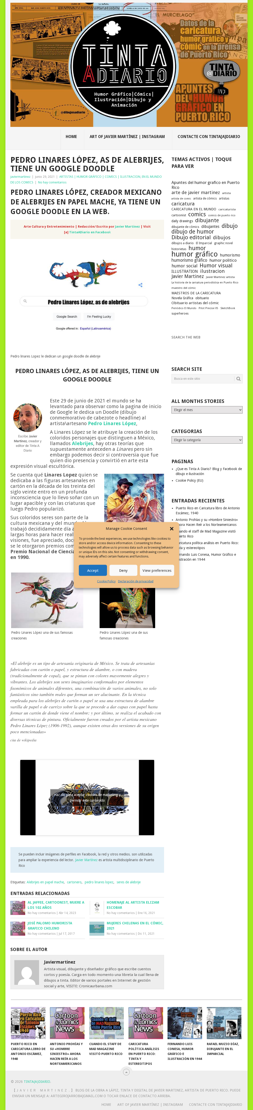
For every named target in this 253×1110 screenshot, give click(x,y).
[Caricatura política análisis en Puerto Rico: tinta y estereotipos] (145, 1023)
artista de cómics (205, 198)
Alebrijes (82, 443)
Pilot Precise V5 (208, 308)
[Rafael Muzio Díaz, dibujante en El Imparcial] (224, 1023)
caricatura (183, 203)
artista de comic (181, 198)
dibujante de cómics (185, 227)
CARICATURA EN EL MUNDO (193, 209)
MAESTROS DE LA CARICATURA (196, 293)
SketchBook (227, 308)
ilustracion (212, 271)
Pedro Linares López (112, 423)
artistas (224, 198)
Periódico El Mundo (183, 308)
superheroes (180, 313)
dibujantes (210, 226)
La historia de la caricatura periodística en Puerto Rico (204, 282)
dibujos (222, 237)
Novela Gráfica (182, 298)
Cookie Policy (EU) (189, 480)
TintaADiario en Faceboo (89, 232)
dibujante (207, 220)
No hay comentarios (52, 182)
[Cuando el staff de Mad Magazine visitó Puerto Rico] (106, 1023)
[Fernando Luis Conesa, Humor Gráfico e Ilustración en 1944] (185, 1023)
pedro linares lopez (99, 882)
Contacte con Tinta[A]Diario (209, 136)
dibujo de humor (192, 231)
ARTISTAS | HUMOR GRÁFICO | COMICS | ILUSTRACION (99, 176)
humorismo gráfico (189, 260)
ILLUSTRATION (184, 271)
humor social (184, 265)
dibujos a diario (182, 243)
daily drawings (182, 221)
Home (71, 136)
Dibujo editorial (191, 237)
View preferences (157, 570)
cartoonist (178, 215)
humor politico (223, 260)
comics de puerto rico (221, 215)
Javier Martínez (127, 226)
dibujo (230, 225)
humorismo (230, 255)
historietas (178, 249)
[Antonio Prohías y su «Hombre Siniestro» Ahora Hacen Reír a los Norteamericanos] (67, 1023)
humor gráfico (194, 254)
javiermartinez (20, 176)
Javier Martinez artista (220, 277)
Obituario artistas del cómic (195, 303)
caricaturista (227, 209)
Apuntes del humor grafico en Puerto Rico (205, 185)
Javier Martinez (187, 276)
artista (226, 193)
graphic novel (223, 243)
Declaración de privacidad (135, 581)
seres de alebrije (129, 882)
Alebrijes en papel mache (45, 882)
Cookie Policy (106, 581)
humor (197, 248)
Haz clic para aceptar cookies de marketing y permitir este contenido (87, 797)
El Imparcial (204, 243)
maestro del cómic (183, 288)
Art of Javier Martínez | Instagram (127, 136)
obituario (202, 298)
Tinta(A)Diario (37, 1082)
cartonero (74, 882)
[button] (171, 528)
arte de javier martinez (195, 192)
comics (197, 214)
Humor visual (216, 265)
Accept (93, 570)
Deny (123, 570)
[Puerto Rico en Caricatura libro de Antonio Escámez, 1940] (28, 1023)
